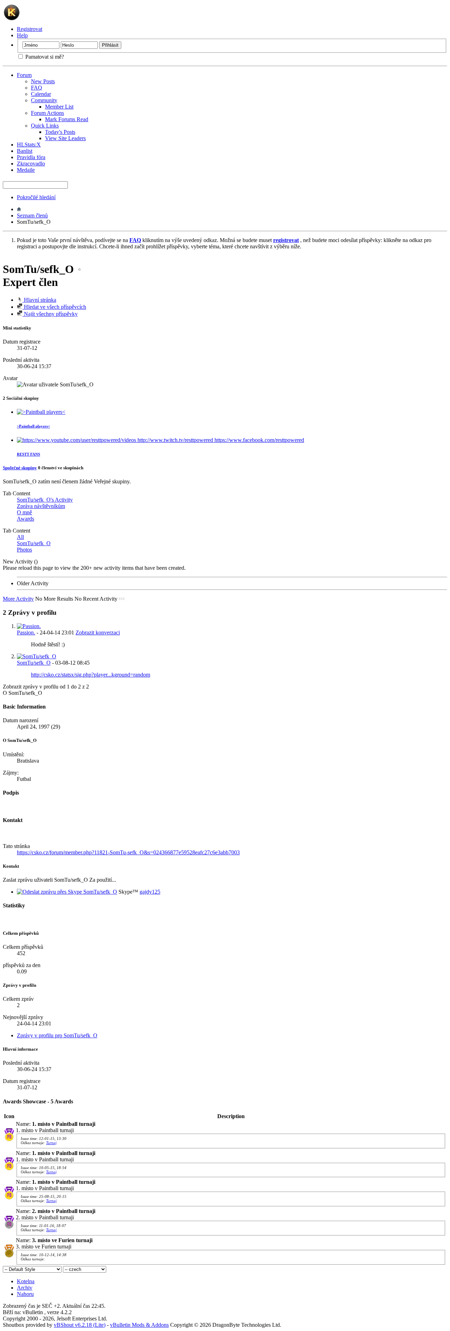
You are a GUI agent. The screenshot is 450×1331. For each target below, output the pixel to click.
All (20, 537)
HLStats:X (29, 145)
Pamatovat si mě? (44, 57)
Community (44, 100)
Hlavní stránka (39, 300)
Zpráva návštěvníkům (41, 506)
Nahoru (25, 1294)
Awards (25, 519)
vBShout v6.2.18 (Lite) (79, 1325)
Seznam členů (32, 215)
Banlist (24, 151)
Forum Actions (47, 113)
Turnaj (51, 1143)
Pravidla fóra (31, 157)
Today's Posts (60, 132)
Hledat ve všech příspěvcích (54, 307)
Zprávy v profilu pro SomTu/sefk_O (57, 1035)
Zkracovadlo (31, 164)
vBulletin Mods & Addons (139, 1325)
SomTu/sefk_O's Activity (45, 500)
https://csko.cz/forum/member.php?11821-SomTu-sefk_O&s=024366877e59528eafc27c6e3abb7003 (128, 852)
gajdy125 (150, 892)
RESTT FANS (28, 454)
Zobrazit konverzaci (98, 632)
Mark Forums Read (66, 119)
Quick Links (45, 126)
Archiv (24, 1288)
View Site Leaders (65, 138)
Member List (59, 107)
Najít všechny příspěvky (50, 314)
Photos (24, 550)
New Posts (43, 81)
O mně (24, 512)
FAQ (36, 88)
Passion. (26, 632)
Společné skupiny (20, 467)
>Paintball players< (33, 426)
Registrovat (29, 29)
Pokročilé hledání (36, 197)
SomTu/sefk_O (34, 543)
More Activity (18, 599)
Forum (24, 75)
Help (22, 35)
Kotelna (25, 1281)
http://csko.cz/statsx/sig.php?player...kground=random (90, 675)
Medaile (26, 170)
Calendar (41, 94)
